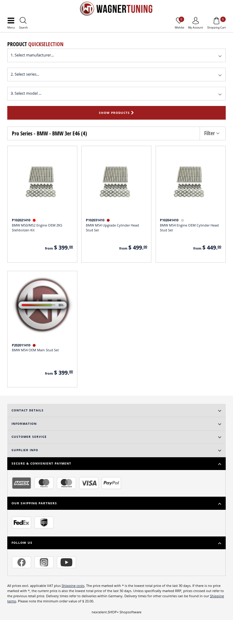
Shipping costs (73, 585)
